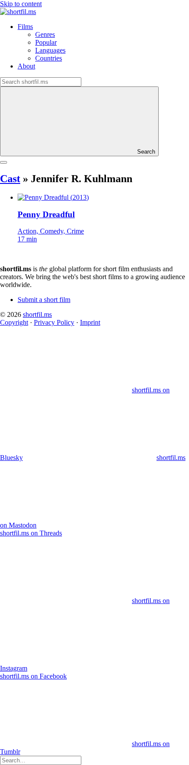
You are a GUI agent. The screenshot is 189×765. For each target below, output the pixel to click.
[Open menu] (3, 162)
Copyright (14, 322)
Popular (46, 42)
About (26, 66)
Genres (45, 34)
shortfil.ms (37, 314)
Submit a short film (44, 299)
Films (25, 26)
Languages (50, 50)
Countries (48, 58)
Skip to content (21, 3)
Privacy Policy (54, 322)
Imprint (90, 322)
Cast (10, 178)
